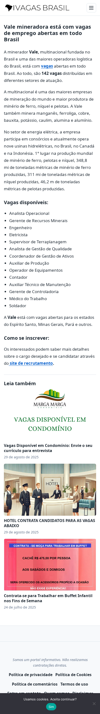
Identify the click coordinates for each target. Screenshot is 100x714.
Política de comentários (35, 684)
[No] (94, 703)
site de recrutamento (31, 363)
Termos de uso (74, 684)
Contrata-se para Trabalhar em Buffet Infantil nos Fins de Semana (48, 598)
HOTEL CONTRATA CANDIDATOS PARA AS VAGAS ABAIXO (49, 523)
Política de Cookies (73, 674)
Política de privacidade (30, 674)
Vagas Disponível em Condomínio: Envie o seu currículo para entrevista (48, 448)
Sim (51, 707)
